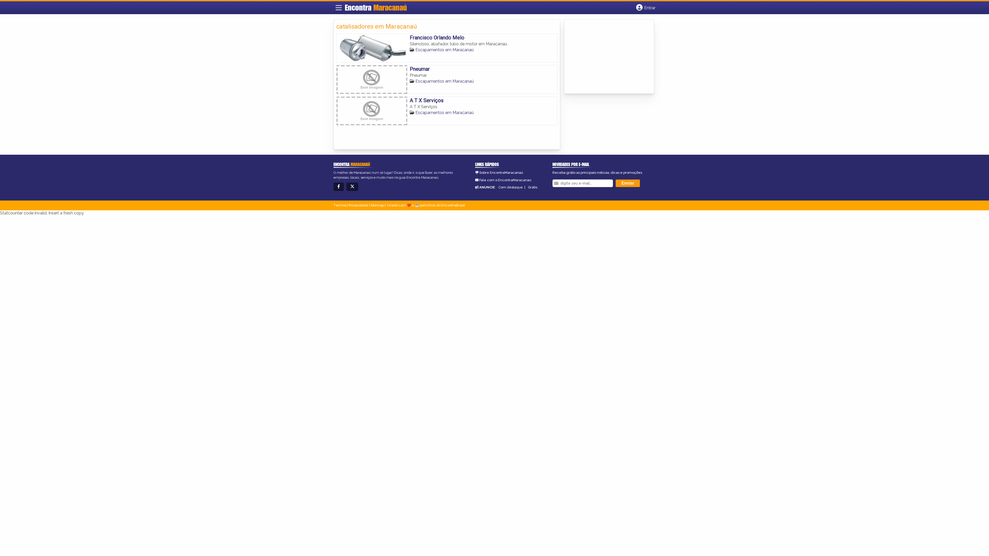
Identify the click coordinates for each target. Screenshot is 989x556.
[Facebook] (339, 187)
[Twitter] (352, 187)
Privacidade (358, 205)
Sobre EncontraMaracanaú (501, 173)
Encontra (376, 7)
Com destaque (510, 187)
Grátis (532, 187)
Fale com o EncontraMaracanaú (505, 180)
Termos (340, 205)
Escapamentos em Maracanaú (444, 49)
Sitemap (377, 205)
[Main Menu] (339, 8)
